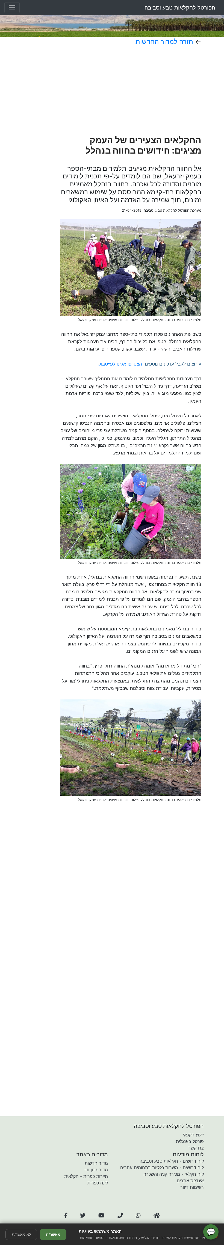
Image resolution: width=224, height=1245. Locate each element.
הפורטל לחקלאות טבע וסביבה (180, 7)
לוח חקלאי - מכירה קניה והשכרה (173, 1174)
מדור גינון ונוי (96, 1169)
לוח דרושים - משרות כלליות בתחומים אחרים (162, 1167)
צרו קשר (196, 1148)
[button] (66, 1215)
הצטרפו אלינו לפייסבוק (120, 364)
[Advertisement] (130, 90)
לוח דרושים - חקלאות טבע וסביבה (172, 1161)
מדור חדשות (96, 1163)
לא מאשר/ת (21, 1234)
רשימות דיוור (192, 1187)
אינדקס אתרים (190, 1180)
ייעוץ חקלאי (193, 1135)
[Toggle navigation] (12, 7)
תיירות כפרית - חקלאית (86, 1176)
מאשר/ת (53, 1234)
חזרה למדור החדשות (164, 42)
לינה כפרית (97, 1183)
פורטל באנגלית (190, 1141)
